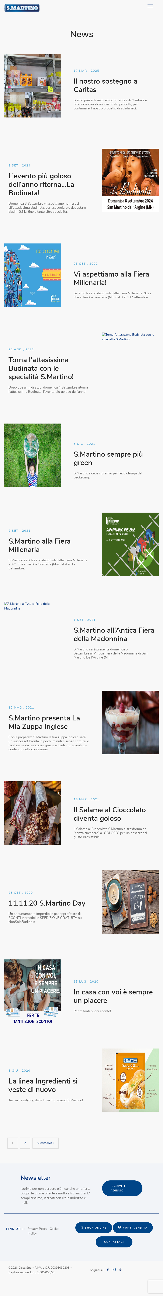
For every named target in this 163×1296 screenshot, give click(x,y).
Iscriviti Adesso (118, 1188)
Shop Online (96, 1227)
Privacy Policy (37, 1228)
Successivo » (45, 1143)
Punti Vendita (135, 1227)
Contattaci (114, 1242)
